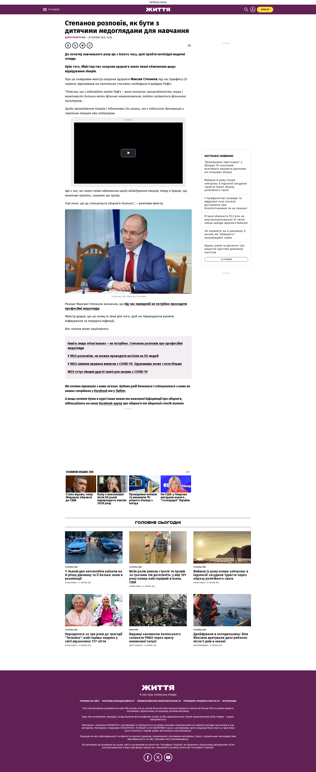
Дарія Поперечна (75, 37)
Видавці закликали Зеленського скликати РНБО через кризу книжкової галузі (155, 637)
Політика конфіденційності (118, 701)
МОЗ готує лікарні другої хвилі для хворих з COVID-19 (108, 372)
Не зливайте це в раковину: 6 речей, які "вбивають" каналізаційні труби (225, 234)
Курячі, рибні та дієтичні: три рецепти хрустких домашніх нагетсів (224, 249)
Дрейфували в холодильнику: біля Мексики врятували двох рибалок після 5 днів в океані (220, 637)
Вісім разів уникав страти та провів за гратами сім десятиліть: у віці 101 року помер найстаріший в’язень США (157, 576)
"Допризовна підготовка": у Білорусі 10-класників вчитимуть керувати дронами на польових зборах (225, 167)
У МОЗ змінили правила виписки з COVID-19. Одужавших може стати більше (125, 364)
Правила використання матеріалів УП (159, 701)
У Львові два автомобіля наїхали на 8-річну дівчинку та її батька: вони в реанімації (94, 574)
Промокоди (229, 701)
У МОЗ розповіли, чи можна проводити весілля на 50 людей (113, 356)
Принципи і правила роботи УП (201, 701)
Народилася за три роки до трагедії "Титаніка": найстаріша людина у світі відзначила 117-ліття (93, 637)
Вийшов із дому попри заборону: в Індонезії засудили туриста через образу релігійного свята (225, 185)
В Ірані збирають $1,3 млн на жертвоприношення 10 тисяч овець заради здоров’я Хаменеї (226, 219)
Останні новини (218, 156)
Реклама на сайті (90, 701)
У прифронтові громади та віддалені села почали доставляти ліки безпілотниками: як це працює (225, 203)
